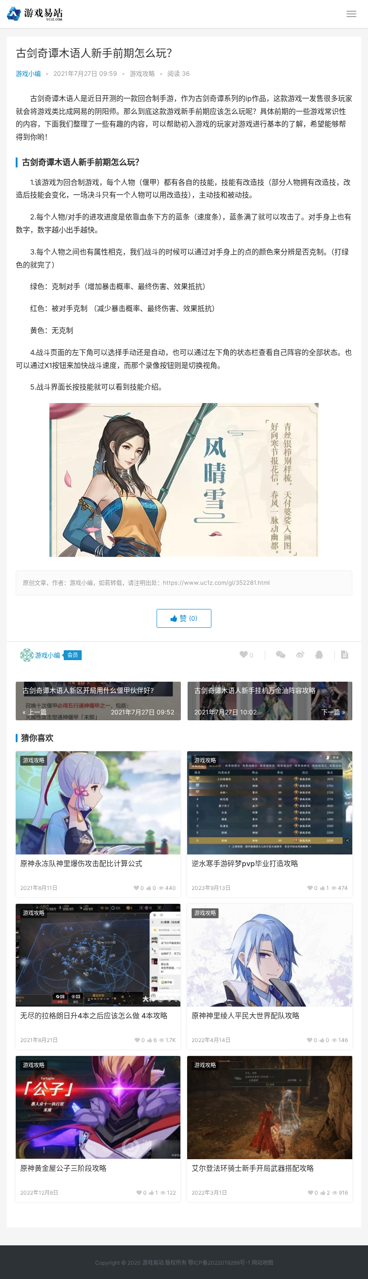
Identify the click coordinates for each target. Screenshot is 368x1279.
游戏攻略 (142, 73)
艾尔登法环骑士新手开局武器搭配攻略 (253, 1168)
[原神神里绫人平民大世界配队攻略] (269, 955)
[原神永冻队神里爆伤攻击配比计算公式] (98, 802)
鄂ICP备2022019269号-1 (218, 1262)
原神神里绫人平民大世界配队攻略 (245, 1016)
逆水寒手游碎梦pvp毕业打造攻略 (245, 863)
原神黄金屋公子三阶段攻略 (63, 1168)
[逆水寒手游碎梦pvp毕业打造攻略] (269, 802)
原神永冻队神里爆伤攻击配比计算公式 (81, 863)
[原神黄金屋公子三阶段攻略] (98, 1107)
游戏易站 (153, 1262)
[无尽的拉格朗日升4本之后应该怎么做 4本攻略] (98, 955)
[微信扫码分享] (281, 655)
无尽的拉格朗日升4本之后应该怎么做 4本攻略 (93, 1016)
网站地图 (262, 1262)
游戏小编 (28, 73)
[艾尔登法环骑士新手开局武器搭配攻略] (269, 1107)
